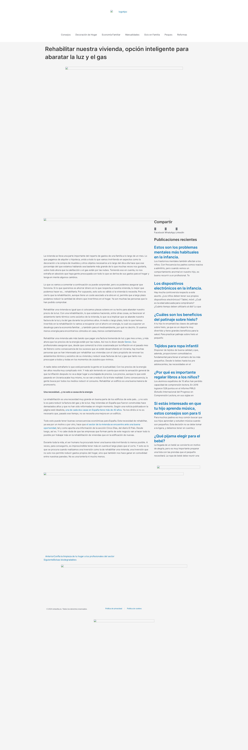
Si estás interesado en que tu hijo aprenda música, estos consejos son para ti (177, 408)
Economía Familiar (111, 34)
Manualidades (132, 34)
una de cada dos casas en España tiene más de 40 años (93, 410)
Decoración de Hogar (86, 34)
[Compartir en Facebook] (116, 5)
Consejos (66, 34)
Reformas (182, 34)
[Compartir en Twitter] (124, 5)
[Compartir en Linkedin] (132, 5)
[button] (225, 5)
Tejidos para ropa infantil (176, 346)
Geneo (128, 341)
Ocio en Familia (152, 34)
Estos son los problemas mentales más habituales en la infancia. (176, 252)
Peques (168, 34)
